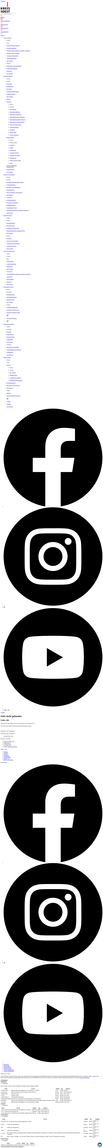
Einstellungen (4, 1080)
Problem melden (7, 1068)
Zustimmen (5, 1083)
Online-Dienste (7, 757)
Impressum (6, 1064)
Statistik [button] (3, 1103)
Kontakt (5, 751)
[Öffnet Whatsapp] (4, 607)
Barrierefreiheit (7, 1067)
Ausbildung (6, 755)
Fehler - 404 (6, 710)
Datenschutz (7, 1065)
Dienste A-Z (7, 758)
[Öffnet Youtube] (53, 706)
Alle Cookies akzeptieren (17, 1146)
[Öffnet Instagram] (53, 605)
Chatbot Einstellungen (9, 1071)
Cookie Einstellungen (9, 1069)
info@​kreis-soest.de (12, 746)
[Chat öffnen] (100, 1145)
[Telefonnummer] (3, 1)
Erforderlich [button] (3, 1081)
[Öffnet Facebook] (53, 506)
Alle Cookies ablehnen (6, 1146)
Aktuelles (6, 753)
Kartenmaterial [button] (4, 1114)
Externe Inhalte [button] (4, 1138)
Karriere (6, 754)
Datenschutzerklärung (84, 1077)
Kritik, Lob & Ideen (8, 760)
